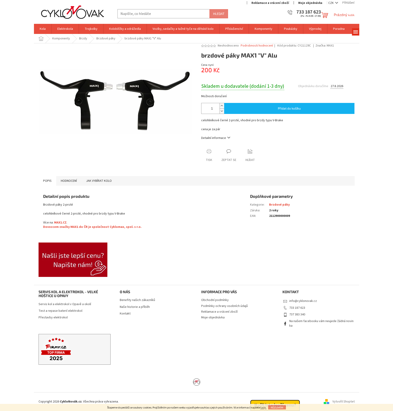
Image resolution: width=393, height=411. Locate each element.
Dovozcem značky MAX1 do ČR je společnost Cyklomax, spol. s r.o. (92, 227)
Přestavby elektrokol (53, 317)
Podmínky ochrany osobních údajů (224, 306)
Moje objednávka (310, 3)
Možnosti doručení (214, 96)
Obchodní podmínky (215, 300)
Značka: (324, 45)
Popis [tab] (47, 181)
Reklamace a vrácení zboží (270, 3)
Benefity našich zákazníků (137, 300)
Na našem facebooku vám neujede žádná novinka (321, 323)
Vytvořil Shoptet (343, 401)
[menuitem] (42, 29)
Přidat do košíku (289, 108)
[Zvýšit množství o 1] (222, 105)
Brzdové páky (279, 204)
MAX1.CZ (60, 222)
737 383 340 (297, 314)
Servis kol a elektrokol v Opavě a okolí (65, 304)
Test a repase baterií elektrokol (60, 311)
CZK (331, 3)
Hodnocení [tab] (69, 181)
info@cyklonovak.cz (303, 301)
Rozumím (277, 407)
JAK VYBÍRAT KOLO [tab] (99, 181)
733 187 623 (297, 308)
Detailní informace (213, 138)
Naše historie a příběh (135, 307)
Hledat (218, 14)
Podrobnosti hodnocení (257, 46)
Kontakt (125, 314)
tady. (263, 408)
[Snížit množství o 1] (222, 111)
